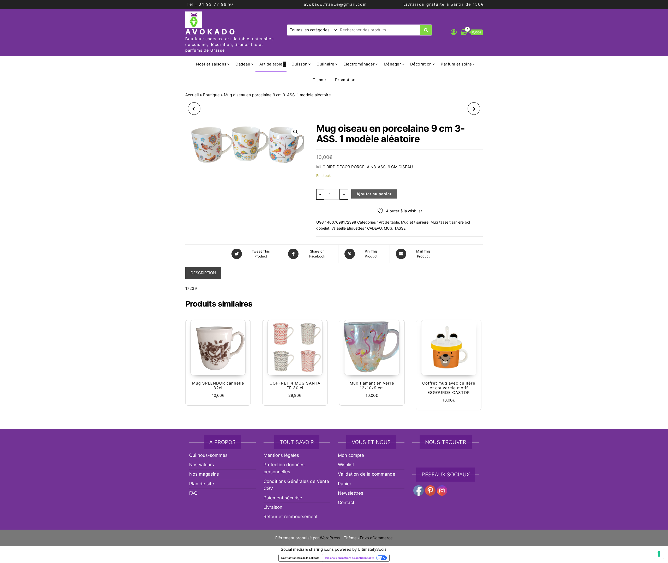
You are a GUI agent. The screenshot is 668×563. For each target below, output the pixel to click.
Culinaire (326, 64)
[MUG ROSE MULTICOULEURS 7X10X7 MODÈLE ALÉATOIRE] (194, 108)
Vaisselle (338, 228)
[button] (295, 132)
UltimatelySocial (372, 549)
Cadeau (242, 64)
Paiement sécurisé (283, 497)
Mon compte (351, 455)
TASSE (399, 228)
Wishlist (346, 464)
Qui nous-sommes (208, 455)
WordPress (330, 537)
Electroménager (359, 64)
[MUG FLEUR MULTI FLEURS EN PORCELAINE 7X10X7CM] (474, 108)
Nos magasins (204, 474)
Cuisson (299, 64)
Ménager (392, 64)
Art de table (271, 64)
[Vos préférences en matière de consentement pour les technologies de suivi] (659, 554)
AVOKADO (211, 31)
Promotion (345, 79)
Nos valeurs (201, 464)
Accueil (192, 94)
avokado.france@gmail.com (335, 4)
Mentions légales (281, 455)
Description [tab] (203, 272)
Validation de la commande (366, 474)
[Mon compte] (454, 32)
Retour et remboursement (291, 516)
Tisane (319, 79)
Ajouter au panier (374, 193)
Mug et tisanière (414, 222)
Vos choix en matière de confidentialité (349, 557)
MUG (388, 228)
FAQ (193, 493)
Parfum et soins (456, 64)
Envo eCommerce (376, 537)
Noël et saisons (211, 64)
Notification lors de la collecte (300, 557)
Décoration (421, 64)
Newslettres (350, 493)
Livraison (273, 507)
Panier (344, 483)
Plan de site (201, 483)
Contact (346, 502)
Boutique (211, 94)
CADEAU (374, 228)
